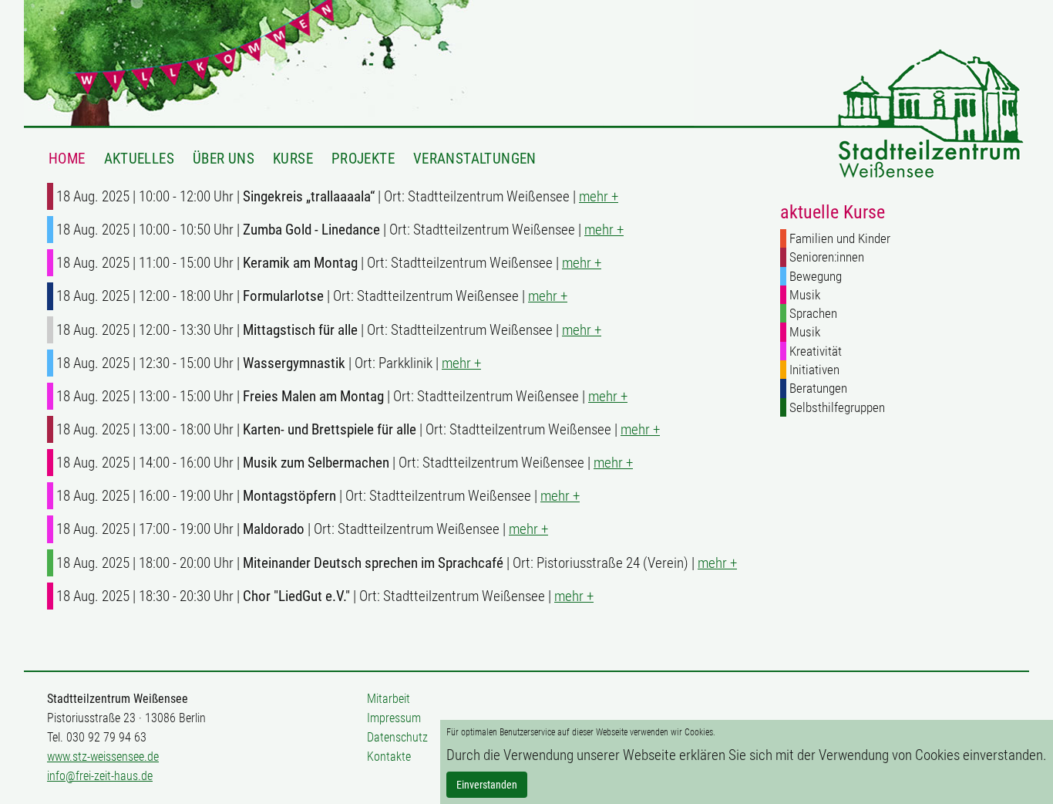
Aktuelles (139, 158)
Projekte (363, 158)
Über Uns (223, 158)
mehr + (598, 196)
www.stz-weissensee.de (103, 756)
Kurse (293, 158)
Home (67, 158)
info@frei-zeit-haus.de (100, 776)
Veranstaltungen (475, 158)
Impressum (394, 718)
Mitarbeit (388, 698)
